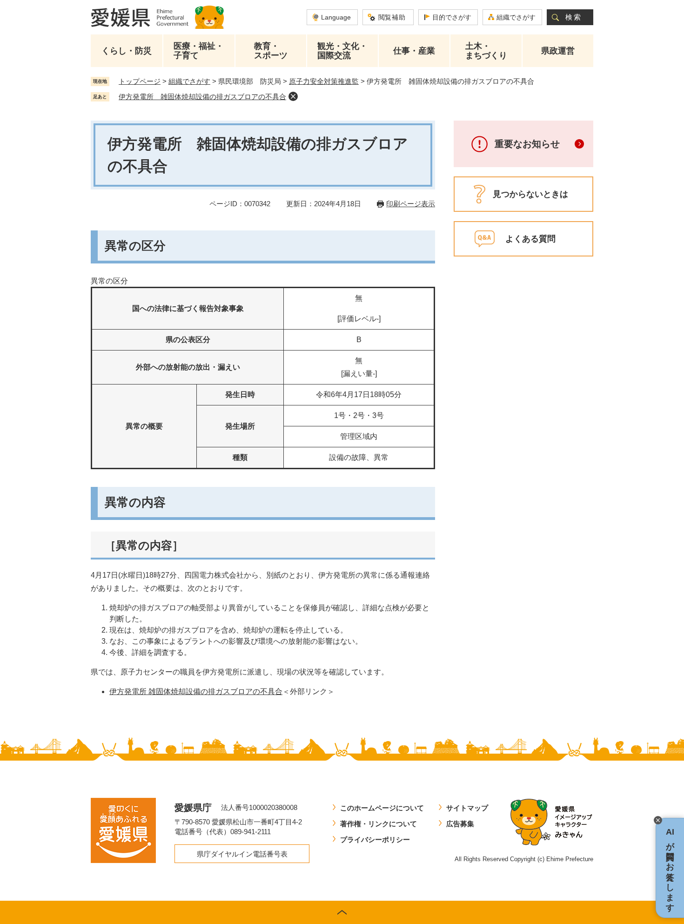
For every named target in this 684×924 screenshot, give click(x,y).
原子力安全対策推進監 (324, 81)
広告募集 (460, 824)
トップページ (140, 81)
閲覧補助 (392, 17)
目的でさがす (451, 17)
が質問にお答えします (670, 868)
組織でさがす (516, 17)
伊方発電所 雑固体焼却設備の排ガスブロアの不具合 (202, 97)
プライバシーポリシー (375, 839)
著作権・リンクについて (378, 824)
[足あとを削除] (293, 96)
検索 (573, 17)
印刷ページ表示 (410, 204)
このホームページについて (382, 808)
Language (336, 17)
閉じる (658, 820)
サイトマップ (467, 808)
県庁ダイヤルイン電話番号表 (242, 854)
